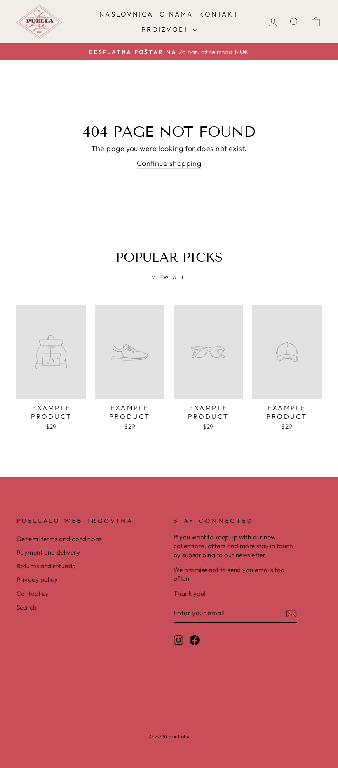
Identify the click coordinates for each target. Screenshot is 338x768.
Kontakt (218, 14)
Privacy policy (37, 580)
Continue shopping (169, 163)
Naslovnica (126, 14)
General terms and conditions (59, 539)
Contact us (32, 594)
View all (169, 277)
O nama (176, 14)
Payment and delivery (48, 552)
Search (26, 607)
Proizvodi (166, 29)
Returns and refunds (45, 566)
